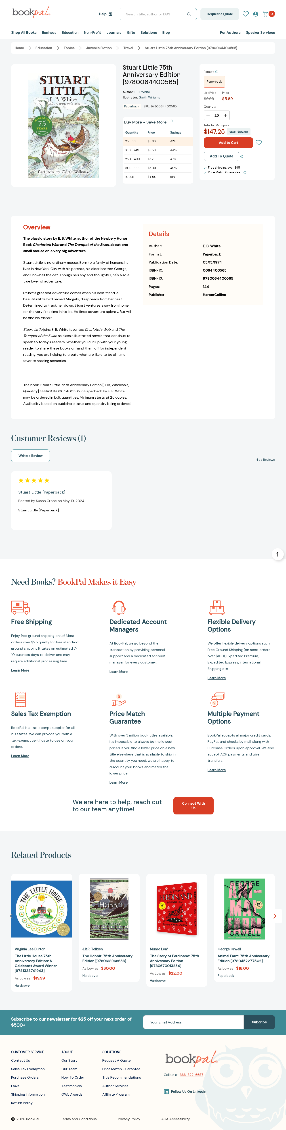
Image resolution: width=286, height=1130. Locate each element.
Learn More (20, 670)
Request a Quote (220, 14)
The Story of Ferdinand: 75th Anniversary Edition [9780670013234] (174, 961)
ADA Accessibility (175, 1119)
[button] (275, 916)
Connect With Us (193, 805)
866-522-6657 (191, 1075)
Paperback (214, 81)
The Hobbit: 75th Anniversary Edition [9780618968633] (107, 958)
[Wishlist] (259, 143)
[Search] (188, 14)
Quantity (210, 107)
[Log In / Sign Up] (247, 14)
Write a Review (31, 456)
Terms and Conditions (79, 1119)
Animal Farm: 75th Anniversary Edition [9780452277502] (243, 958)
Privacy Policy (129, 1119)
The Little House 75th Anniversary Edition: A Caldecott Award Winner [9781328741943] (36, 963)
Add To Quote (221, 156)
